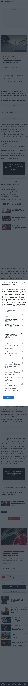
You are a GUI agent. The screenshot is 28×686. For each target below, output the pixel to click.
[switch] (22, 314)
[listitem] (14, 311)
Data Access (14, 403)
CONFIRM (8, 397)
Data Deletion (5, 403)
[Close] (24, 283)
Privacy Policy (22, 403)
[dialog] (14, 343)
